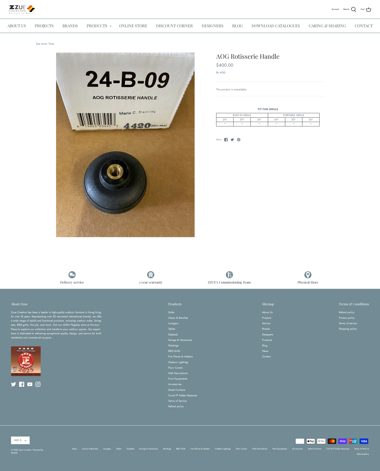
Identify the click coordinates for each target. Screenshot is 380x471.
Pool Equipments (177, 379)
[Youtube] (29, 384)
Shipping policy (348, 329)
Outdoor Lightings (178, 362)
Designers (267, 334)
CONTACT (364, 25)
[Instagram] (37, 384)
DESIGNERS (212, 25)
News (265, 351)
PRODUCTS (97, 25)
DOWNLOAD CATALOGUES (276, 25)
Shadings (173, 345)
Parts (51, 44)
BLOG (237, 25)
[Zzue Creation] (22, 9)
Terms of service (348, 323)
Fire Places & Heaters (180, 356)
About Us (267, 312)
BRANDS (70, 25)
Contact (266, 356)
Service (266, 323)
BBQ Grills (174, 351)
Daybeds (173, 334)
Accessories (175, 384)
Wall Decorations (178, 373)
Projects (266, 318)
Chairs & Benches (178, 318)
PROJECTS (44, 25)
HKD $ (18, 440)
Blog (264, 345)
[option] (125, 145)
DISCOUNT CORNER (174, 25)
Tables (171, 329)
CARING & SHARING (327, 25)
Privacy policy (346, 318)
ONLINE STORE (133, 25)
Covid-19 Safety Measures (182, 395)
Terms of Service (177, 401)
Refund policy (176, 406)
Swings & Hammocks (180, 340)
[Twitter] (13, 384)
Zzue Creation (25, 449)
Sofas (171, 312)
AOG (222, 73)
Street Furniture (176, 390)
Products (267, 340)
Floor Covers (175, 368)
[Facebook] (21, 384)
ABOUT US (16, 25)
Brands (266, 329)
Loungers (173, 323)
